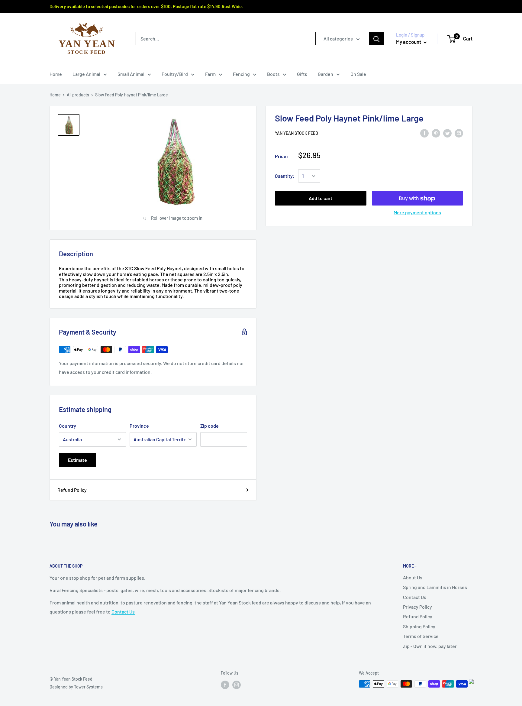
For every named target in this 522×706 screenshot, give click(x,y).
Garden (325, 74)
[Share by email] (459, 133)
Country (67, 426)
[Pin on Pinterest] (436, 133)
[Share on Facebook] (424, 133)
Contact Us (123, 611)
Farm (210, 74)
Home (56, 74)
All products (78, 94)
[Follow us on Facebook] (225, 684)
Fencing (241, 74)
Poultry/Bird (175, 74)
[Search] (376, 38)
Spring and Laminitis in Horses (435, 587)
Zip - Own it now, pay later (430, 646)
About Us (412, 577)
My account (409, 42)
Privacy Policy (417, 607)
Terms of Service (421, 636)
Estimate (77, 460)
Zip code (209, 426)
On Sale (358, 74)
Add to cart (320, 198)
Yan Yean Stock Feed (296, 133)
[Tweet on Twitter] (447, 133)
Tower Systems (88, 686)
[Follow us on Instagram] (236, 684)
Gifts (302, 74)
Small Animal (131, 74)
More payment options (417, 212)
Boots (273, 74)
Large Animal (86, 74)
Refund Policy (72, 490)
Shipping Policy (419, 626)
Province (139, 426)
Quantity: (285, 176)
